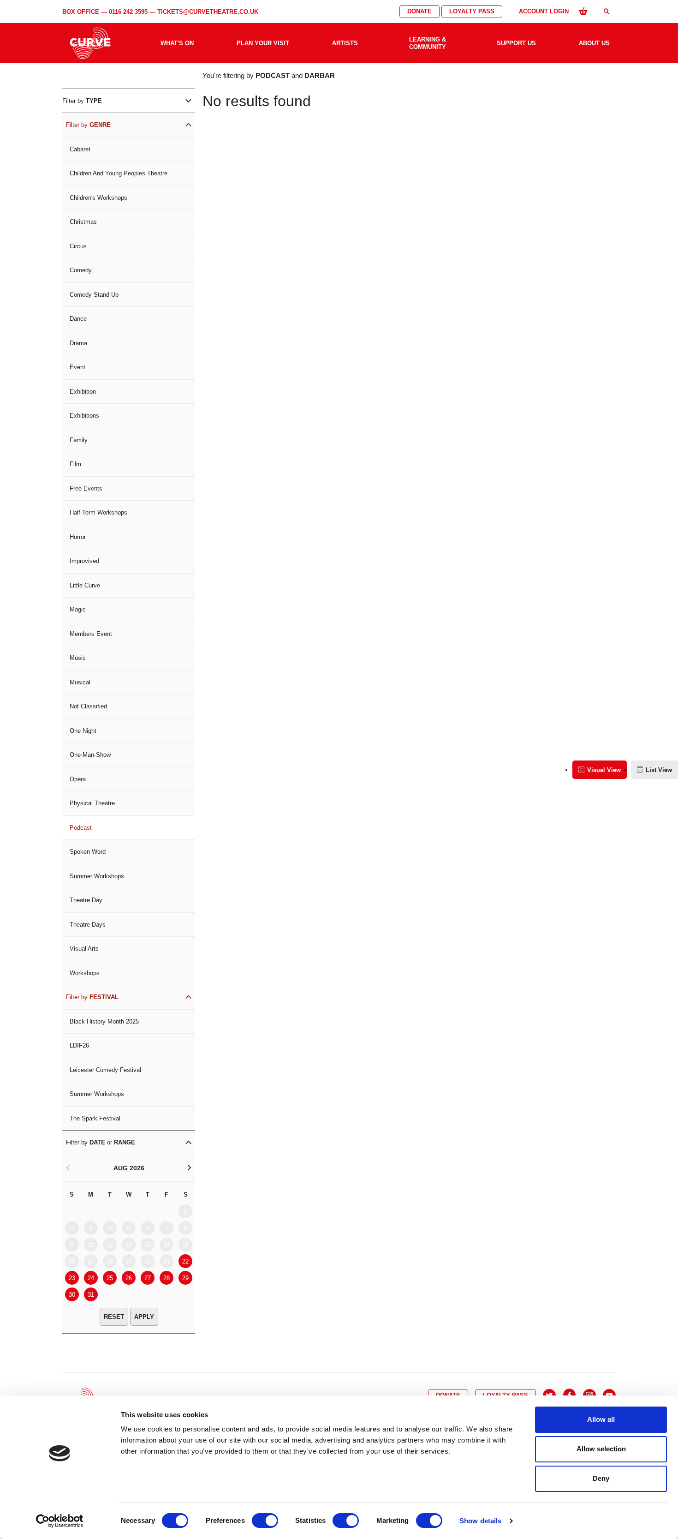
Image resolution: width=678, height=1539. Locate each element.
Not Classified (88, 706)
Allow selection (601, 1449)
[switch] (265, 1520)
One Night (83, 730)
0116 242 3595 (128, 11)
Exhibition (83, 391)
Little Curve (85, 585)
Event (77, 367)
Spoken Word (88, 851)
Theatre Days (88, 924)
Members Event (91, 633)
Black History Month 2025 (104, 1021)
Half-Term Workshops (98, 512)
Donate (419, 11)
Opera (78, 779)
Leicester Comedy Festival (105, 1069)
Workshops (85, 973)
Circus (78, 246)
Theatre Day (86, 900)
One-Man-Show (90, 754)
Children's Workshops (98, 197)
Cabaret (80, 149)
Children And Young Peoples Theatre (118, 173)
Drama (78, 343)
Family (79, 440)
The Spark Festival (95, 1118)
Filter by (82, 100)
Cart (583, 10)
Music (78, 657)
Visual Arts (84, 948)
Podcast (81, 827)
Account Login (544, 11)
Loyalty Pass (471, 11)
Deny (601, 1478)
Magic (78, 609)
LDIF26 (79, 1045)
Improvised (84, 560)
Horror (78, 536)
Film (75, 464)
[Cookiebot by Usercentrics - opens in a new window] (59, 1521)
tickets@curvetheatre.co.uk (207, 11)
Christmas (83, 221)
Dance (78, 318)
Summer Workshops (97, 876)
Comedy (81, 270)
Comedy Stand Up (94, 294)
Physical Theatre (92, 803)
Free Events (86, 488)
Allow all (601, 1419)
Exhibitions (84, 415)
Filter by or (100, 1142)
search (606, 11)
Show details (480, 1521)
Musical (80, 682)
